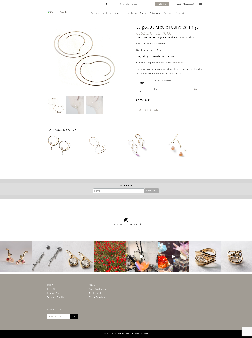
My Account (188, 4)
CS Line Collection (97, 297)
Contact (180, 13)
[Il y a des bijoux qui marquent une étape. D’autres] (78, 256)
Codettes (144, 333)
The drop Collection (97, 293)
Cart (179, 4)
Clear (196, 89)
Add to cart (149, 110)
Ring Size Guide (54, 293)
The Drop (131, 13)
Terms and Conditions (56, 297)
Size (139, 91)
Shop (117, 13)
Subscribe (126, 185)
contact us (178, 62)
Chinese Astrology (150, 13)
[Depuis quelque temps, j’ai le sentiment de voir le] (110, 256)
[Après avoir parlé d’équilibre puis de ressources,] (204, 256)
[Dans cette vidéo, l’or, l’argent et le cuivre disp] (142, 256)
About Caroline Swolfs (98, 289)
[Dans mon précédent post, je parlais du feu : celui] (236, 256)
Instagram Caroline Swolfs (126, 224)
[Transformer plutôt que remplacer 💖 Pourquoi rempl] (47, 256)
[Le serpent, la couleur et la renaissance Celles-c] (16, 256)
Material (142, 82)
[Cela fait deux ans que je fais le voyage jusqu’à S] (173, 256)
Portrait (168, 13)
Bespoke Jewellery (101, 13)
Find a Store (52, 289)
